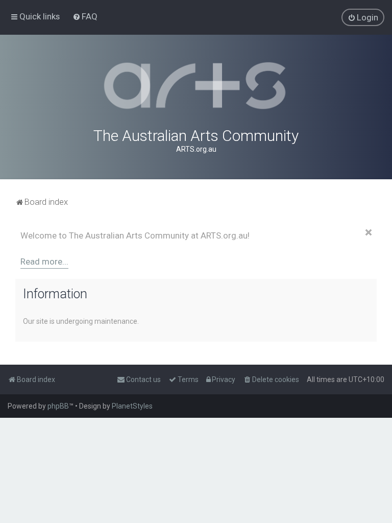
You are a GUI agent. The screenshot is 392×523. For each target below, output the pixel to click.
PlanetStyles (132, 406)
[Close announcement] (368, 232)
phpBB (58, 406)
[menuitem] (85, 16)
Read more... (44, 261)
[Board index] (196, 85)
